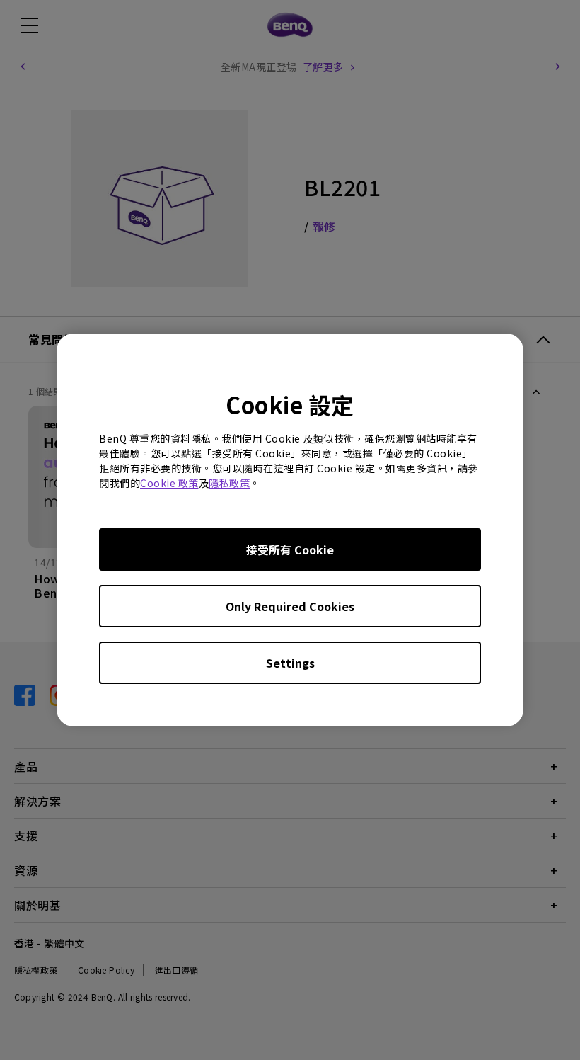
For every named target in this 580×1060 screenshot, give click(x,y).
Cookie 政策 (169, 483)
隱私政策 (229, 483)
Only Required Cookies (290, 606)
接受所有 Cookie (290, 549)
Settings (290, 662)
